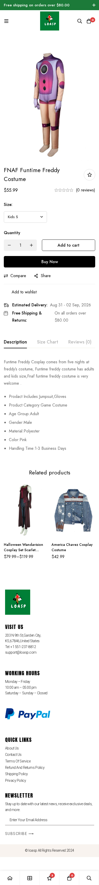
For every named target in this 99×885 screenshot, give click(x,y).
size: (8, 204)
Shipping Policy (16, 774)
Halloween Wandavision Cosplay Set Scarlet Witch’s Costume (23, 550)
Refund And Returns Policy (25, 768)
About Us (12, 748)
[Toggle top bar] (94, 5)
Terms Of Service (18, 761)
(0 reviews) (85, 190)
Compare (18, 276)
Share (46, 276)
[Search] (79, 21)
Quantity (12, 233)
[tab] (15, 342)
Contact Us (13, 755)
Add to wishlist (89, 175)
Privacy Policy (15, 780)
